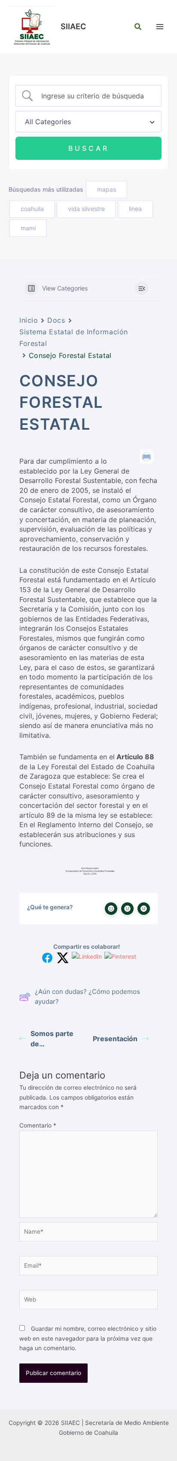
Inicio (28, 320)
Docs (56, 320)
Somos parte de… (52, 1038)
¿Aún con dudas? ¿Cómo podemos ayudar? (87, 996)
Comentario (37, 1125)
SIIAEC (73, 26)
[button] (138, 26)
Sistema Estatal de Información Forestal (73, 337)
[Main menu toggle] (160, 27)
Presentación (115, 1038)
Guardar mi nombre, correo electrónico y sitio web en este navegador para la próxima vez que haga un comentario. (87, 1338)
